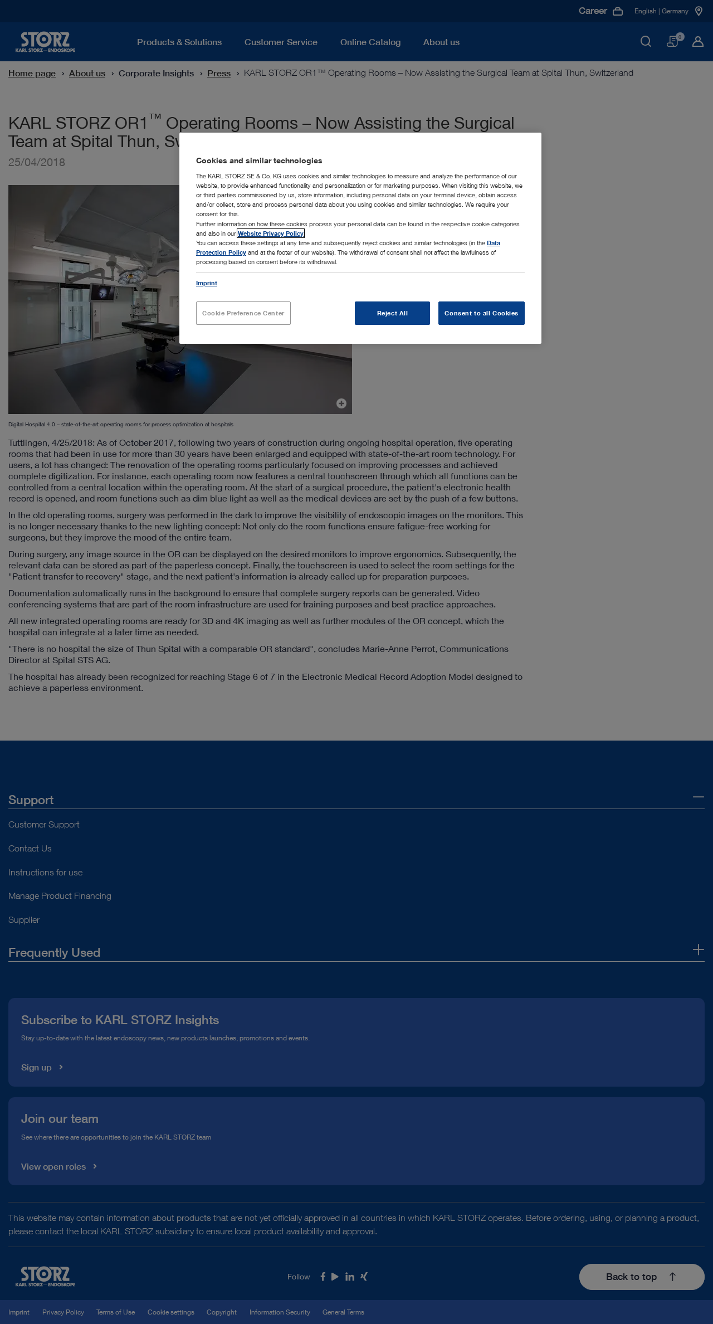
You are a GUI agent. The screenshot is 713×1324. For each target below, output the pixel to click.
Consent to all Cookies (482, 313)
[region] (360, 238)
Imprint (206, 282)
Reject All (392, 313)
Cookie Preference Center (243, 313)
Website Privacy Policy (271, 233)
